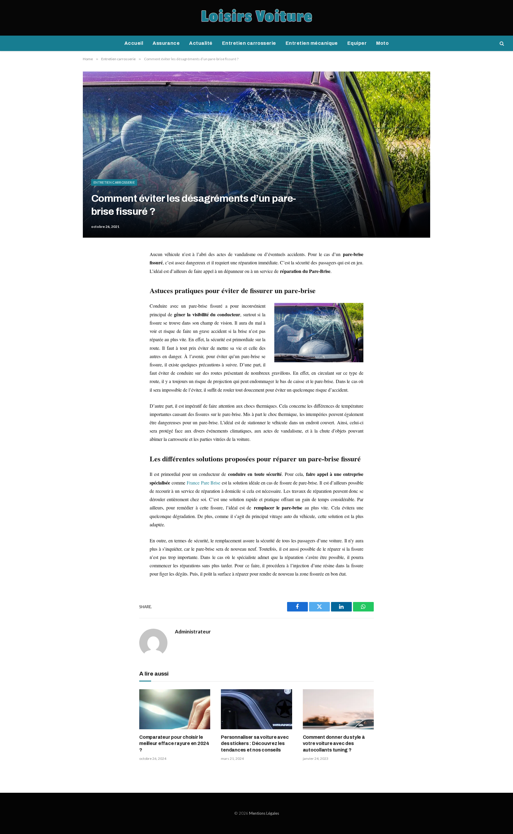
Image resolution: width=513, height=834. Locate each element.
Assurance (166, 43)
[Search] (501, 43)
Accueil (133, 43)
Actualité (200, 43)
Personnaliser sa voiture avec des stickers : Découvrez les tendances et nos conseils (255, 744)
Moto (382, 43)
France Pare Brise (203, 482)
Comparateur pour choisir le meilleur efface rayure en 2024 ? (174, 744)
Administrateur (193, 632)
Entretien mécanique (312, 43)
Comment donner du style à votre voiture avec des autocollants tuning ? (334, 744)
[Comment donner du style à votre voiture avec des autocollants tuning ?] (338, 709)
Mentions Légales (264, 813)
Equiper (357, 43)
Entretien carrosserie (249, 43)
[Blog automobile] (256, 17)
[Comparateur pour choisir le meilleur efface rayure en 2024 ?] (174, 709)
